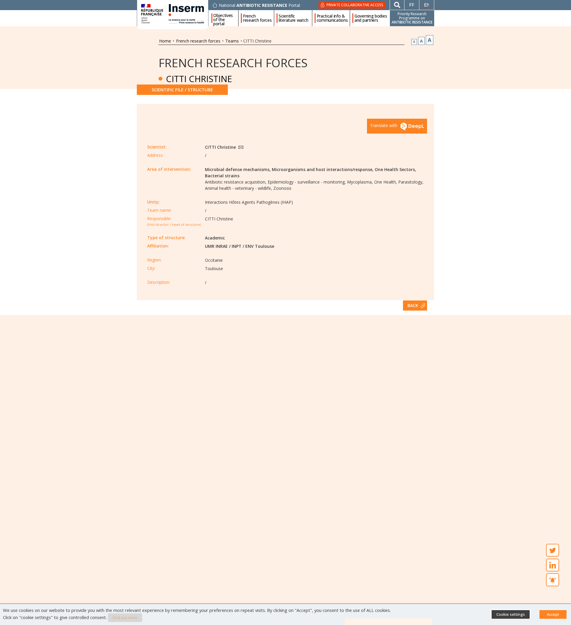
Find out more (125, 617)
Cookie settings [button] (510, 614)
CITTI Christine (221, 147)
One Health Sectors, (395, 169)
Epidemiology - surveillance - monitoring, (307, 182)
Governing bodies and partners (370, 18)
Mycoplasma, (360, 182)
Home (165, 41)
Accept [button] (553, 614)
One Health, (385, 182)
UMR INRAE (216, 246)
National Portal (259, 5)
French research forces (257, 18)
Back (412, 305)
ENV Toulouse (259, 246)
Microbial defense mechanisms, (238, 169)
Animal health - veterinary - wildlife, (238, 188)
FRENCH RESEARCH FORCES (233, 63)
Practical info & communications (332, 18)
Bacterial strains (222, 175)
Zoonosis (282, 188)
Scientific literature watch (293, 18)
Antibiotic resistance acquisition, (235, 182)
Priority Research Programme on (412, 18)
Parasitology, (410, 182)
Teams (232, 41)
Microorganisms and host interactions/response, (323, 169)
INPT (236, 246)
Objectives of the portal (223, 18)
